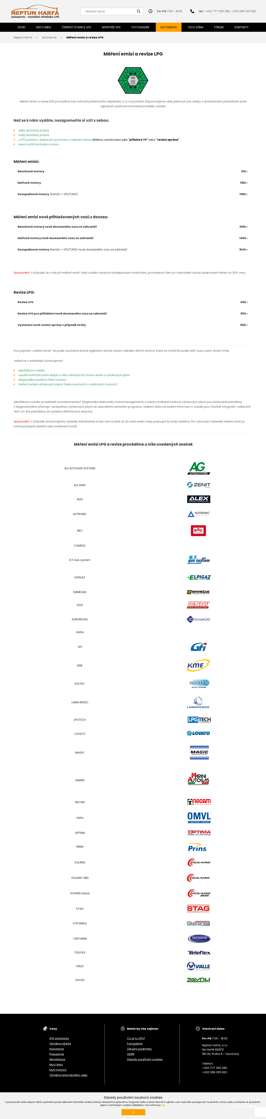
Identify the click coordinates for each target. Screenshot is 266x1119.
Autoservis (168, 27)
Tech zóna (195, 27)
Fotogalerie (140, 27)
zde (163, 1105)
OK (133, 1112)
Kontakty (241, 27)
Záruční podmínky (139, 1049)
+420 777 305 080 (217, 11)
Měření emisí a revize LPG (84, 37)
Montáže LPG (111, 27)
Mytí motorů (57, 1070)
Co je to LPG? (136, 1038)
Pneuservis (56, 1054)
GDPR (130, 1054)
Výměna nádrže (60, 1044)
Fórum (219, 27)
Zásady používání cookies (145, 1059)
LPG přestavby (59, 1038)
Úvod (21, 27)
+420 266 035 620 (243, 11)
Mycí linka (43, 27)
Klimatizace (57, 1059)
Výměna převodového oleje (68, 1075)
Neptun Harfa (23, 37)
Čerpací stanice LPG (76, 27)
